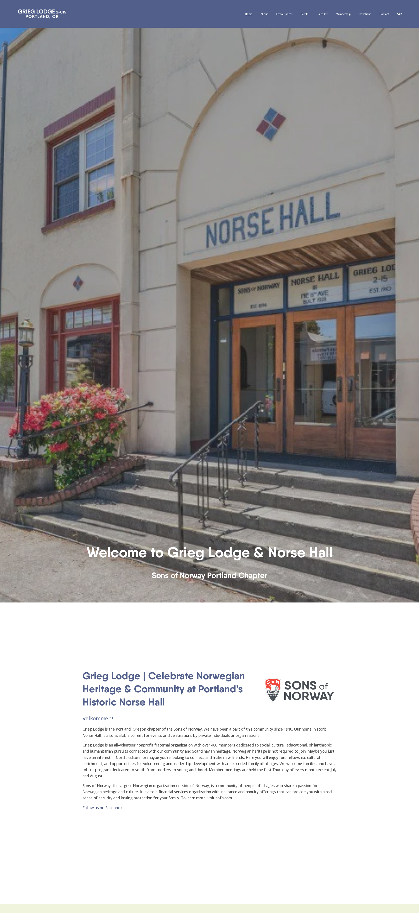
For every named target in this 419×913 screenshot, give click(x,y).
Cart (399, 13)
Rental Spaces (284, 13)
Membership (343, 13)
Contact (384, 13)
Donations (365, 13)
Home (248, 13)
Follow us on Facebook (102, 807)
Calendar (322, 13)
